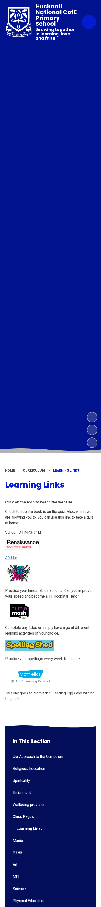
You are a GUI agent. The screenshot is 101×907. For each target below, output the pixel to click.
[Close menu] (89, 22)
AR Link (11, 558)
